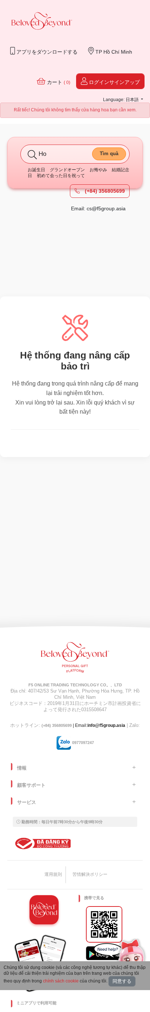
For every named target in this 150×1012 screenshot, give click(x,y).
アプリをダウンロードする (46, 52)
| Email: (64, 725)
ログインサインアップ (113, 82)
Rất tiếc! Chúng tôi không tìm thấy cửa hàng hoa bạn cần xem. (75, 109)
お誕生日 (36, 169)
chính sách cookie (61, 981)
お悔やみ (98, 169)
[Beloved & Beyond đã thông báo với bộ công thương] (42, 843)
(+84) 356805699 (104, 191)
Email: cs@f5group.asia (98, 208)
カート (58, 82)
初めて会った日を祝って (61, 175)
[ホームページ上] (41, 21)
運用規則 (53, 874)
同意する (121, 981)
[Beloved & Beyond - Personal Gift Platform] (75, 659)
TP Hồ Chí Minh (113, 52)
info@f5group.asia (106, 725)
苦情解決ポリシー (89, 874)
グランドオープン (67, 169)
